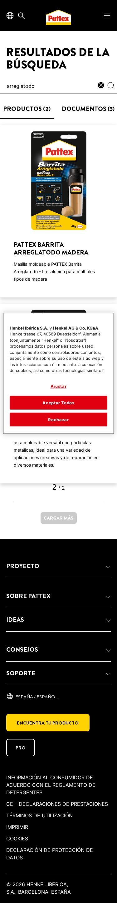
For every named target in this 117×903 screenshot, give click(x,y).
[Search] (112, 86)
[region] (58, 373)
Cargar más (59, 518)
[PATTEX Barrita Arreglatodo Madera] (58, 211)
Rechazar (58, 419)
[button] (58, 566)
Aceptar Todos (58, 402)
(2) (27, 108)
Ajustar (59, 385)
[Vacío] (102, 86)
